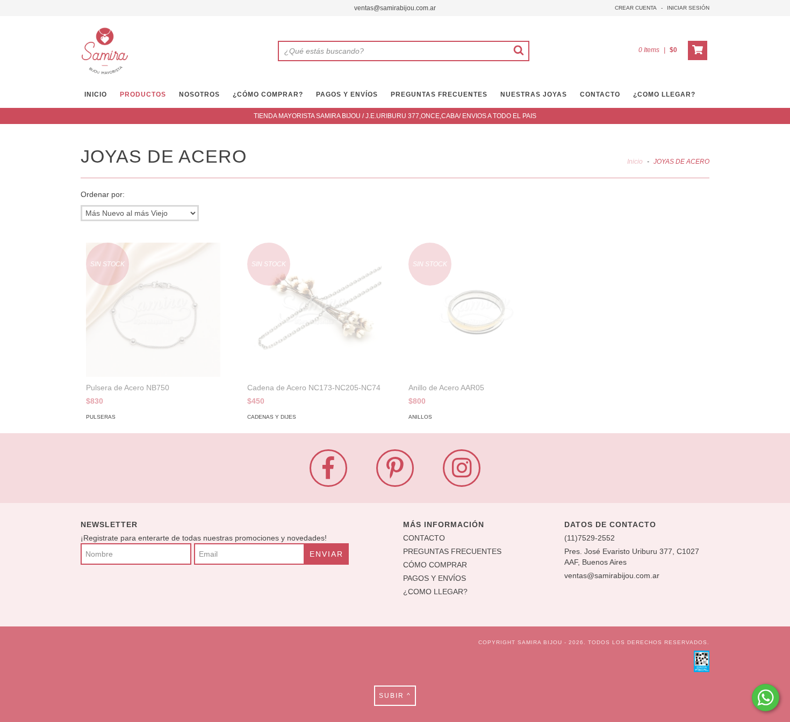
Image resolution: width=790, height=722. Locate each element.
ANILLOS (420, 417)
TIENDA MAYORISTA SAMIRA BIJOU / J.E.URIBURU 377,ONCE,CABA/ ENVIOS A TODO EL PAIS (395, 116)
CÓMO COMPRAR (435, 564)
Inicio (635, 161)
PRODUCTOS (143, 94)
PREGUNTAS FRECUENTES (439, 94)
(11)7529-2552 (589, 538)
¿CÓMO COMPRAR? (268, 94)
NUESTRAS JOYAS (533, 94)
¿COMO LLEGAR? (435, 591)
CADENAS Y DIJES (271, 417)
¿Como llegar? (664, 94)
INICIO (95, 94)
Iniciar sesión (688, 8)
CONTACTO (600, 94)
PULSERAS (101, 417)
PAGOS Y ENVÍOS (347, 94)
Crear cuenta (636, 8)
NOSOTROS (199, 94)
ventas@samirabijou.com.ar (395, 8)
